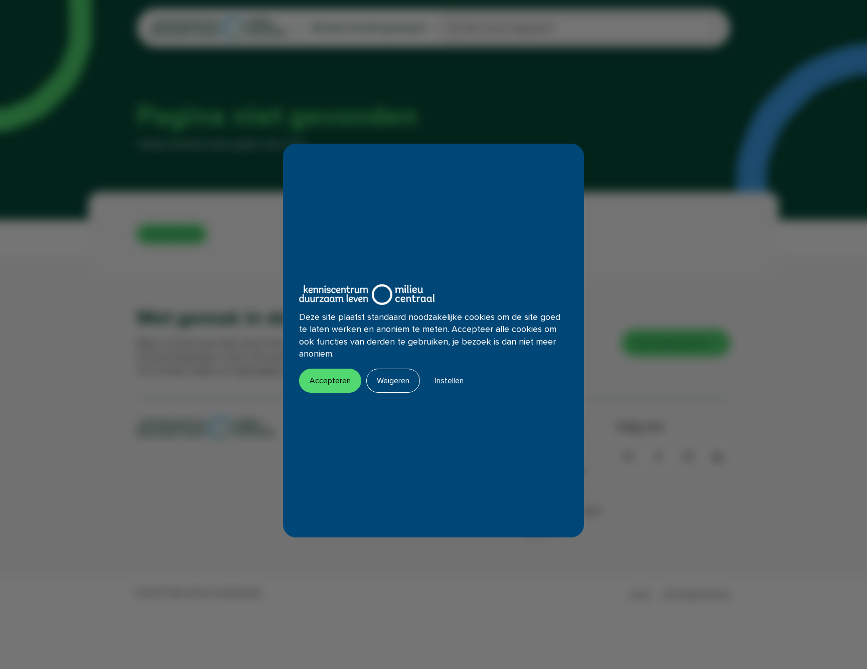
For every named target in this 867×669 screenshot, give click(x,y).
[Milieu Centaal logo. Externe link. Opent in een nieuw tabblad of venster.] (367, 294)
